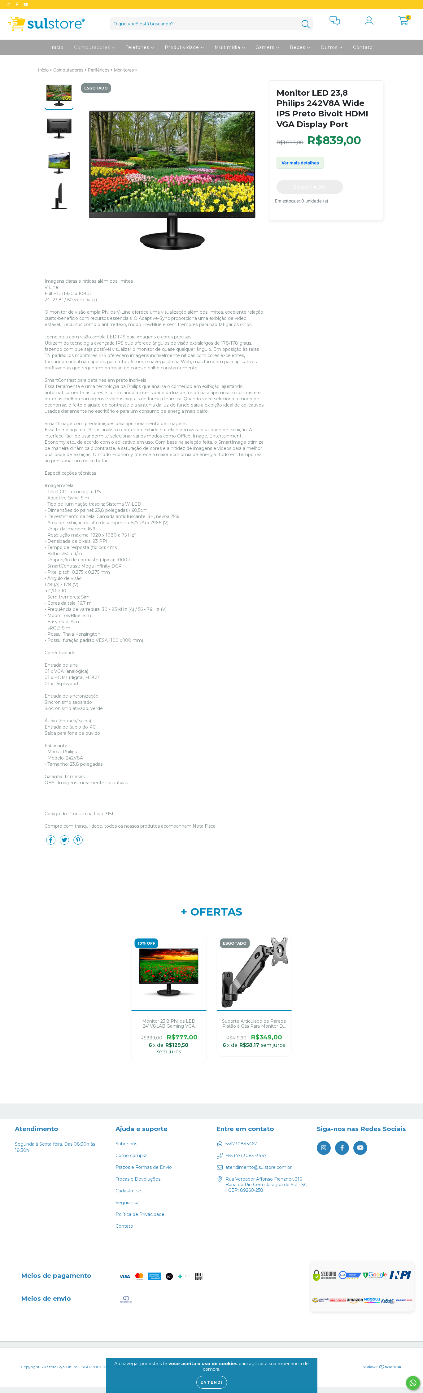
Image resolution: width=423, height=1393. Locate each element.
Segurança (127, 1202)
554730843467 (241, 1144)
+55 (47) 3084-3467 (246, 1155)
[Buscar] (306, 24)
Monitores (124, 69)
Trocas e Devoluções (138, 1179)
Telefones (138, 47)
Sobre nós (126, 1144)
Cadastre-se (128, 1191)
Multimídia (228, 47)
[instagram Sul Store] (9, 4)
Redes (298, 47)
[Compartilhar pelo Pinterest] (78, 842)
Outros (330, 47)
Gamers (265, 47)
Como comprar (132, 1155)
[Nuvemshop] (382, 1367)
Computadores (93, 47)
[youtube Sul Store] (25, 4)
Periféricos (98, 69)
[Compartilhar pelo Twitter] (65, 842)
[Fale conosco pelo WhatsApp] (413, 1383)
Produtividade (183, 47)
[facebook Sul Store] (18, 4)
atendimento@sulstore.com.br (258, 1167)
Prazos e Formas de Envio (144, 1167)
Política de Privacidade (140, 1214)
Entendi (211, 1382)
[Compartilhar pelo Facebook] (51, 842)
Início (56, 47)
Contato (363, 47)
